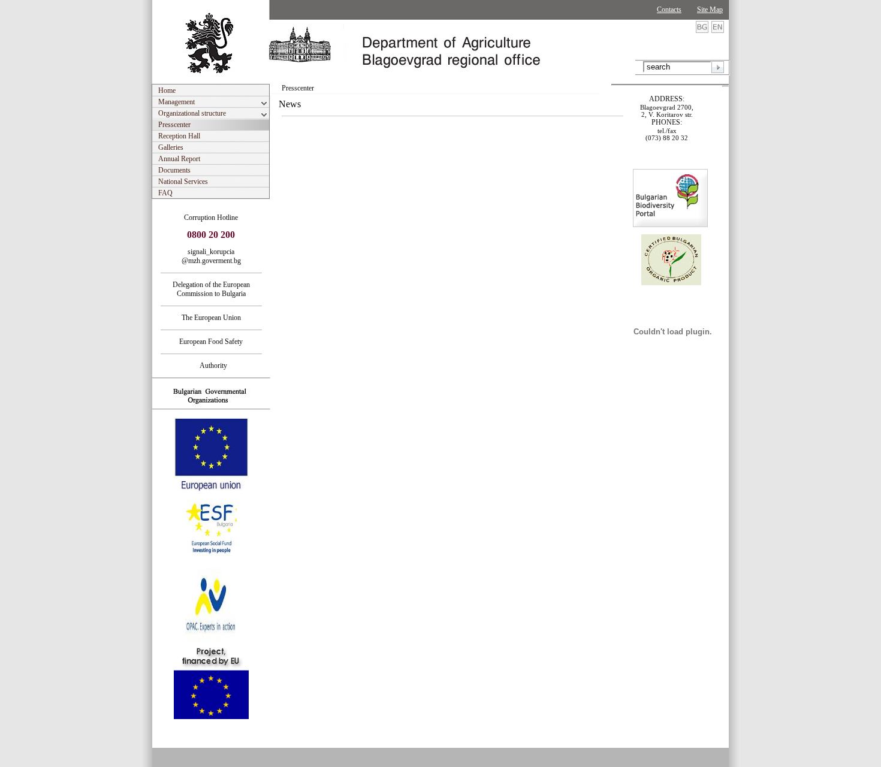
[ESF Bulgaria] (211, 564)
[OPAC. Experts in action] (210, 640)
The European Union (211, 317)
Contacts (669, 9)
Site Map (710, 9)
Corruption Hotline (211, 217)
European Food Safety (211, 341)
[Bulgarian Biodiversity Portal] (670, 225)
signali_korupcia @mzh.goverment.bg (211, 256)
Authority (211, 365)
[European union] (211, 489)
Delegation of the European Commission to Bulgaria (211, 289)
